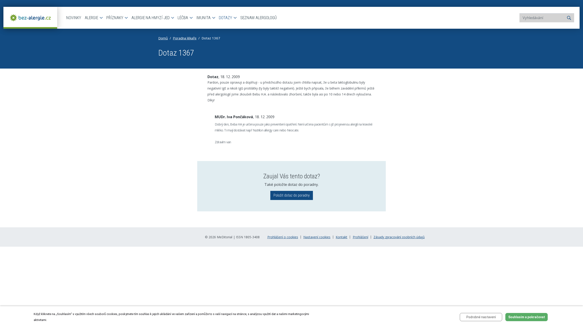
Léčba (183, 17)
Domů (163, 38)
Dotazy (226, 17)
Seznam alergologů (258, 17)
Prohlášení (360, 237)
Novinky (73, 17)
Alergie (92, 17)
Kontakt (341, 237)
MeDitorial (224, 237)
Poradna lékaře (185, 38)
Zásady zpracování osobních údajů (399, 237)
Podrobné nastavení (481, 317)
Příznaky (115, 17)
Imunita (204, 17)
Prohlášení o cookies (282, 237)
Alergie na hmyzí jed (151, 17)
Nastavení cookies (316, 237)
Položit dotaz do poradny (292, 195)
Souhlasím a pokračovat (526, 317)
